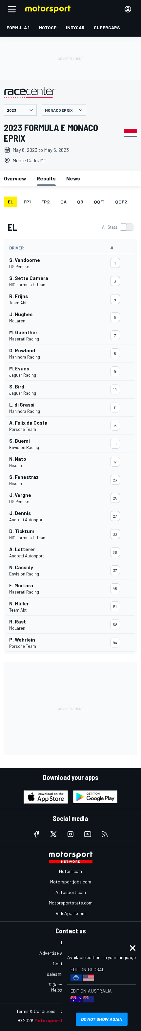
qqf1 (99, 201)
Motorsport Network (57, 1020)
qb (80, 201)
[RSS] (104, 834)
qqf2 (121, 201)
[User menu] (127, 9)
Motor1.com (70, 871)
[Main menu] (12, 9)
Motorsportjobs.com (70, 881)
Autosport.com (70, 892)
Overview (15, 178)
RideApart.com (71, 913)
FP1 (27, 201)
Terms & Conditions (35, 1011)
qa (63, 201)
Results (46, 178)
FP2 (45, 201)
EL (10, 201)
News (73, 178)
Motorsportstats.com (70, 902)
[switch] (117, 227)
